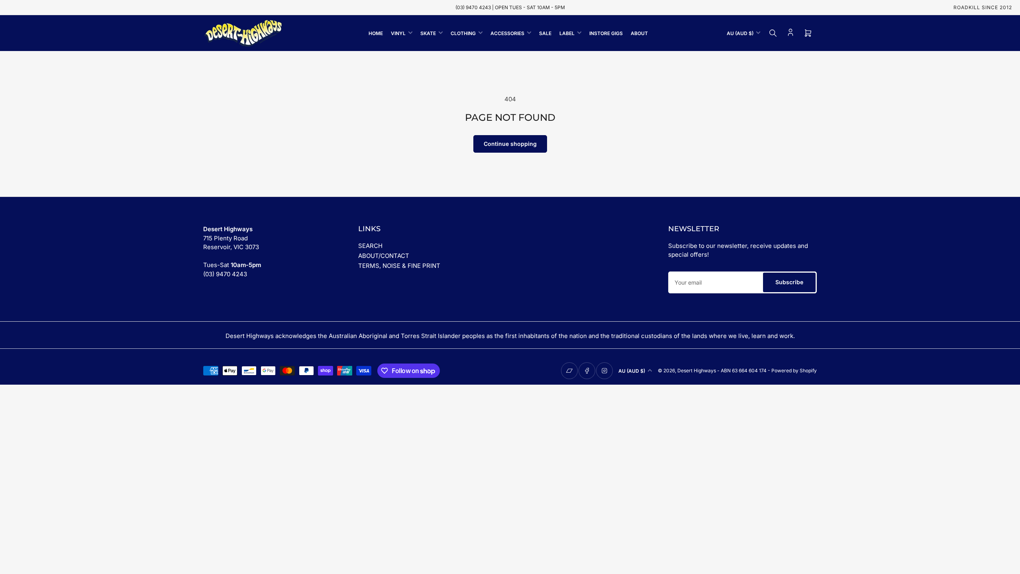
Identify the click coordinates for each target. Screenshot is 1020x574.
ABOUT (639, 33)
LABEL (567, 33)
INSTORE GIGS (606, 33)
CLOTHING (463, 33)
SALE (545, 33)
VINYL (398, 33)
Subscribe (789, 282)
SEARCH (370, 246)
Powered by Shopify (794, 370)
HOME (376, 33)
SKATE (428, 33)
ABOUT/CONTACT (383, 255)
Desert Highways (696, 370)
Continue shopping (510, 143)
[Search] (773, 33)
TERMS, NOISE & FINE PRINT (399, 265)
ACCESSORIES (507, 33)
